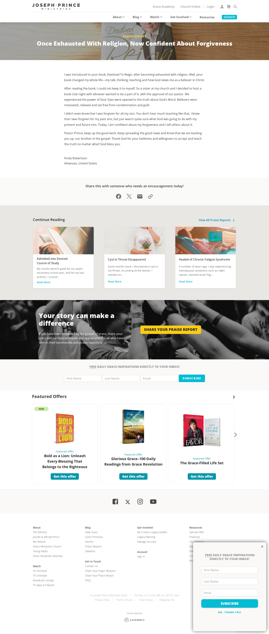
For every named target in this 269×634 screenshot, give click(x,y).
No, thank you (229, 612)
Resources (207, 17)
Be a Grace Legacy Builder (152, 532)
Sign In (141, 556)
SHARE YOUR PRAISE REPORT (170, 329)
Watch (154, 17)
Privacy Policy (102, 600)
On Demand (40, 570)
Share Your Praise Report (99, 575)
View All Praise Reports (215, 220)
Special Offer (196, 532)
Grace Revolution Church (47, 546)
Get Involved (179, 17)
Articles (89, 541)
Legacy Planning (146, 537)
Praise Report (134, 36)
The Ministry (40, 532)
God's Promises (94, 537)
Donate (229, 17)
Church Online (190, 7)
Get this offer (65, 476)
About (117, 17)
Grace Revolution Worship (47, 556)
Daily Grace (91, 532)
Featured (194, 537)
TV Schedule (40, 575)
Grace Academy (164, 7)
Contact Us (91, 566)
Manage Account (146, 541)
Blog (136, 17)
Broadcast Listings (43, 580)
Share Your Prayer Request (100, 570)
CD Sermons (196, 541)
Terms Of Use (124, 600)
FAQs (88, 580)
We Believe (39, 541)
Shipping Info (166, 600)
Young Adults (40, 551)
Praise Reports (93, 546)
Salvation (90, 551)
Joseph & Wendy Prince (46, 537)
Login (210, 7)
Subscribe (192, 378)
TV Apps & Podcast (44, 585)
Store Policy (146, 600)
